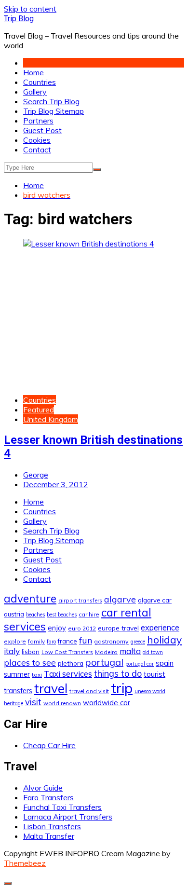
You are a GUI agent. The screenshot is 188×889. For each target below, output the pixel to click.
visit (33, 702)
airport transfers (80, 600)
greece (138, 641)
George (35, 474)
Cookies (37, 140)
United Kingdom (50, 419)
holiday (164, 639)
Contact (37, 149)
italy (12, 651)
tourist (154, 674)
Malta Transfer (48, 836)
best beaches (62, 614)
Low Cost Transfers (67, 652)
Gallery (35, 91)
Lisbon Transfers (52, 826)
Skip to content (30, 9)
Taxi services (68, 674)
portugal (104, 662)
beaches (35, 614)
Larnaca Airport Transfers (67, 816)
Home (33, 72)
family (36, 641)
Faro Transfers (48, 797)
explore (15, 641)
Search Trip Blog (51, 101)
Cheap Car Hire (49, 745)
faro (51, 641)
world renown (62, 703)
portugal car (139, 663)
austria (14, 614)
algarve (120, 599)
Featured (38, 409)
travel (50, 689)
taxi (37, 674)
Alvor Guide (43, 788)
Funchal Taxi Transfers (62, 807)
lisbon (31, 652)
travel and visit (89, 691)
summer (17, 674)
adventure (30, 598)
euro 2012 (82, 628)
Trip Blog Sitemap (53, 111)
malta (130, 651)
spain (165, 663)
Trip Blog (19, 18)
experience (160, 627)
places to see (30, 662)
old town (153, 652)
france (67, 641)
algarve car (155, 600)
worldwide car (106, 702)
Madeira (106, 652)
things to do (118, 673)
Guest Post (42, 130)
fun (85, 640)
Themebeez (25, 863)
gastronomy (111, 641)
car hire (89, 614)
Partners (38, 120)
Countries (39, 82)
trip (122, 688)
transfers (18, 690)
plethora (70, 663)
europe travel (118, 628)
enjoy (57, 627)
